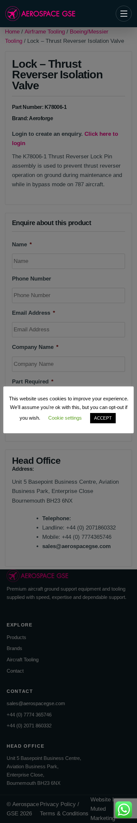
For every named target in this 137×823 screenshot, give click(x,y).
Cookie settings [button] (65, 418)
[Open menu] (124, 14)
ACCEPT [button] (103, 418)
